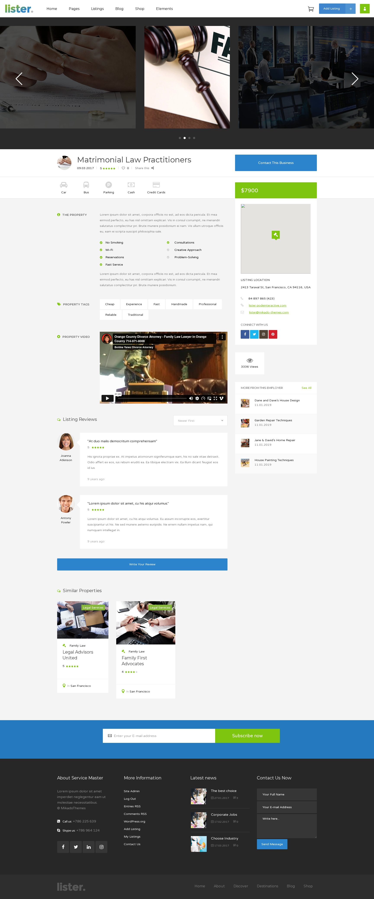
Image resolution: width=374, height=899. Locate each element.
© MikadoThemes (71, 808)
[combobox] (200, 420)
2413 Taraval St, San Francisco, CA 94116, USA (276, 287)
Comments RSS (135, 814)
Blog (291, 886)
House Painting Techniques (274, 460)
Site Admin (132, 791)
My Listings (132, 836)
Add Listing (132, 829)
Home (200, 886)
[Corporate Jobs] (199, 820)
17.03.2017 (221, 845)
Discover (241, 886)
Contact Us (132, 844)
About (219, 886)
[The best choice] (199, 796)
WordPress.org (134, 821)
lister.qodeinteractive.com (267, 305)
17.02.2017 (221, 821)
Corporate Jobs (224, 814)
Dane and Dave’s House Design (277, 400)
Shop (308, 886)
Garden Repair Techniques (273, 420)
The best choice (224, 791)
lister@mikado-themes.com (269, 312)
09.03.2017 (85, 168)
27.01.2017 (221, 798)
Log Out (130, 799)
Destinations (267, 886)
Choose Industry (224, 838)
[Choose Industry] (199, 844)
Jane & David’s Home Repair (275, 440)
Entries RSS (132, 806)
